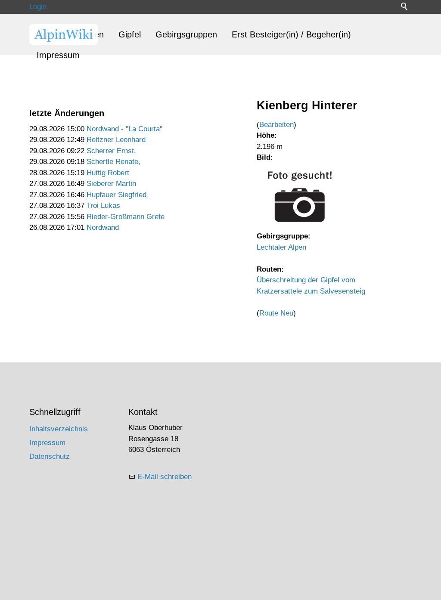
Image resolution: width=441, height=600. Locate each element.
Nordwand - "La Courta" (124, 129)
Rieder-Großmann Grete (126, 217)
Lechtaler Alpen (281, 247)
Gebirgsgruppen (186, 34)
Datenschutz (49, 456)
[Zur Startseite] (63, 34)
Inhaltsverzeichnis (58, 429)
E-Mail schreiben (164, 477)
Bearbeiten (276, 125)
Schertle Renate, (113, 162)
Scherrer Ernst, (111, 151)
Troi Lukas (103, 205)
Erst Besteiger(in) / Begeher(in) (291, 34)
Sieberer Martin (111, 183)
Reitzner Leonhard (116, 140)
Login (38, 7)
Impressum (58, 55)
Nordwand (103, 227)
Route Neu (276, 313)
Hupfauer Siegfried (116, 195)
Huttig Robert (108, 173)
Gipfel (129, 34)
